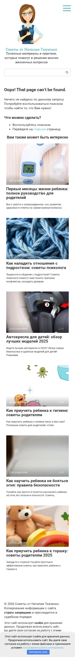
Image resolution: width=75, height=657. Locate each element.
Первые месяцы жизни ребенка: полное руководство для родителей (37, 193)
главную (40, 129)
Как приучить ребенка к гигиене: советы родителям (37, 412)
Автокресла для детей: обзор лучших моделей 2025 (34, 339)
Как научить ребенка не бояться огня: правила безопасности (37, 482)
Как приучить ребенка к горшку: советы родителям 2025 (37, 553)
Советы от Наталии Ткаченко (31, 49)
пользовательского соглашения (42, 647)
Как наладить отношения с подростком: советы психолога (36, 265)
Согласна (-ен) (38, 651)
